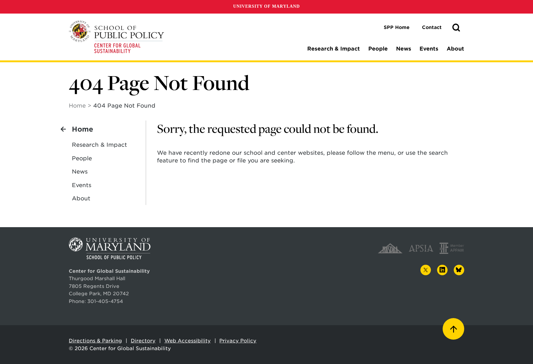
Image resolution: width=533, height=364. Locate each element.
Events (428, 49)
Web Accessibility (187, 341)
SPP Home (397, 27)
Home (77, 105)
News (403, 49)
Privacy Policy (237, 341)
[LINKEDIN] (442, 270)
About (455, 49)
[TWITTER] (425, 270)
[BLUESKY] (459, 270)
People (378, 49)
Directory (143, 341)
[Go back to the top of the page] (453, 329)
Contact (432, 27)
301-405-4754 (105, 301)
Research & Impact (333, 49)
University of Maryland (266, 6)
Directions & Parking (95, 341)
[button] (456, 28)
